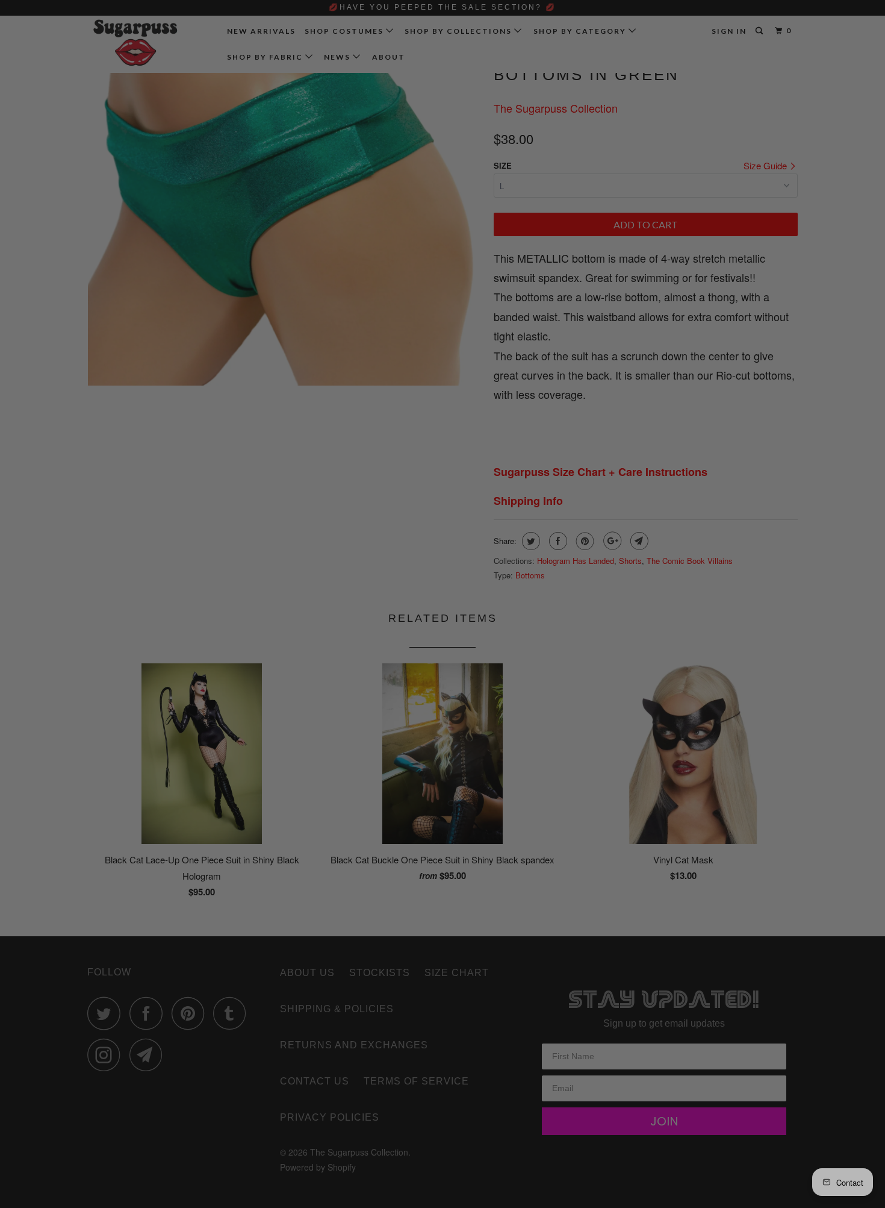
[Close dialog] (645, 461)
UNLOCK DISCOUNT (533, 699)
